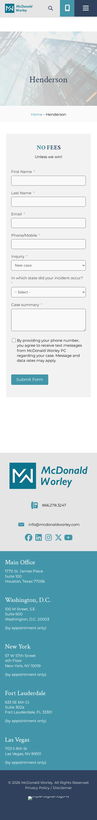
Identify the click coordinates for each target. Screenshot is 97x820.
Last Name (21, 193)
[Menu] (86, 8)
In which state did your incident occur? (47, 278)
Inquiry (17, 256)
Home (36, 114)
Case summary (25, 305)
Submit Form (29, 379)
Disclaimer (62, 788)
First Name (21, 172)
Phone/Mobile (24, 235)
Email (16, 214)
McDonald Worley (37, 782)
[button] (28, 537)
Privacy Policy (37, 788)
